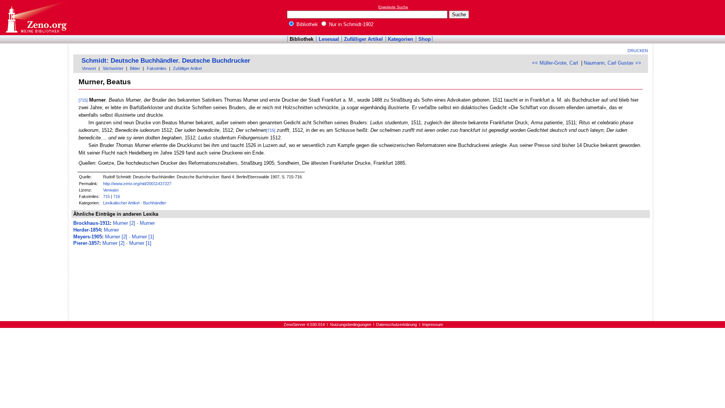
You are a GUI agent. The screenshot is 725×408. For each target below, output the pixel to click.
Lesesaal (329, 39)
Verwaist (111, 190)
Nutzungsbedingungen (350, 324)
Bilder (135, 68)
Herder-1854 (87, 230)
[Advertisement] (690, 17)
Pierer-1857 (86, 243)
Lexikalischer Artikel (121, 203)
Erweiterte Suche (393, 7)
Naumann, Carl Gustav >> (612, 63)
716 (116, 196)
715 (106, 196)
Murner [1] (143, 237)
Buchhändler (154, 203)
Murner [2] (124, 223)
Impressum (432, 324)
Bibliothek (306, 24)
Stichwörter (113, 68)
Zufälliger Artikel (363, 39)
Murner (147, 223)
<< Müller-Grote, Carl (555, 63)
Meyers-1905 (87, 237)
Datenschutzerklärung (396, 324)
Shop (424, 39)
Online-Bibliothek (36, 17)
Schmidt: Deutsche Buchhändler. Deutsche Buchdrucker (166, 60)
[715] (83, 100)
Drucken (638, 50)
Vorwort (89, 68)
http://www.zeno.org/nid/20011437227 (137, 183)
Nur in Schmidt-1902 (350, 24)
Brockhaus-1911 (91, 223)
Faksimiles (157, 68)
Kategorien (400, 39)
